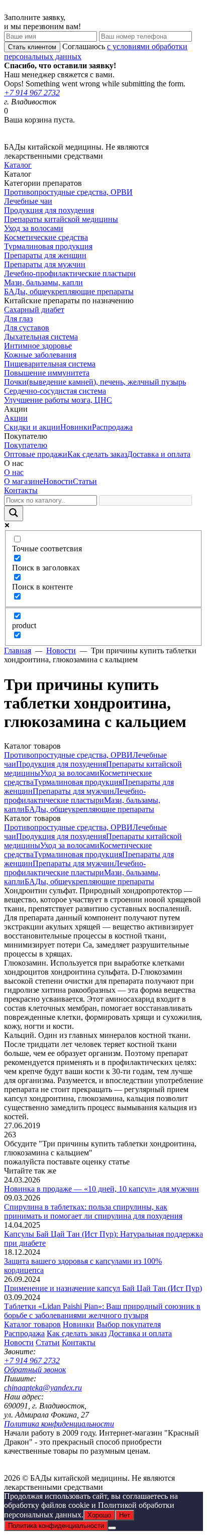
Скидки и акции (32, 427)
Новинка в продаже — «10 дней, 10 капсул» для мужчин (101, 1189)
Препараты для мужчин (44, 264)
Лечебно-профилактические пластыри (70, 273)
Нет (124, 1515)
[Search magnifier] (13, 513)
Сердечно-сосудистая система (55, 391)
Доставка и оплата (158, 454)
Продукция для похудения (49, 210)
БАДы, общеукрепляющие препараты (69, 291)
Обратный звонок (35, 1369)
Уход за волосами (33, 228)
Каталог (18, 165)
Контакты (21, 490)
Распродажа (112, 427)
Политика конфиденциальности (59, 1424)
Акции (16, 418)
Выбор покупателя (128, 1324)
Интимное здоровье (38, 345)
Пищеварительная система (49, 364)
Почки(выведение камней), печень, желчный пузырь (95, 382)
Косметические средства (46, 237)
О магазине (23, 481)
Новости (58, 481)
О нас (14, 472)
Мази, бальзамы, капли (43, 282)
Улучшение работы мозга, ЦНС (58, 400)
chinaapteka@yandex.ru (43, 1387)
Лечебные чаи (28, 201)
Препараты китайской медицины (61, 219)
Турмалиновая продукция (48, 246)
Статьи (85, 481)
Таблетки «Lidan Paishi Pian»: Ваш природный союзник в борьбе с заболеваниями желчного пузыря (102, 1311)
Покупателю (25, 445)
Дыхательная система (41, 336)
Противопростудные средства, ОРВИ (68, 192)
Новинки (76, 427)
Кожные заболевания (40, 354)
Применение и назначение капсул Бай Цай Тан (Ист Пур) (103, 1288)
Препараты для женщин (45, 255)
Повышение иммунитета (46, 373)
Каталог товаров (32, 1324)
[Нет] (112, 1527)
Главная (17, 650)
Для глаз (18, 318)
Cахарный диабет (34, 309)
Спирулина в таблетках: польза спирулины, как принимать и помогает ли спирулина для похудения (93, 1211)
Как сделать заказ (97, 454)
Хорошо (99, 1515)
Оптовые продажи (35, 454)
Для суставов (26, 327)
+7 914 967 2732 (32, 92)
